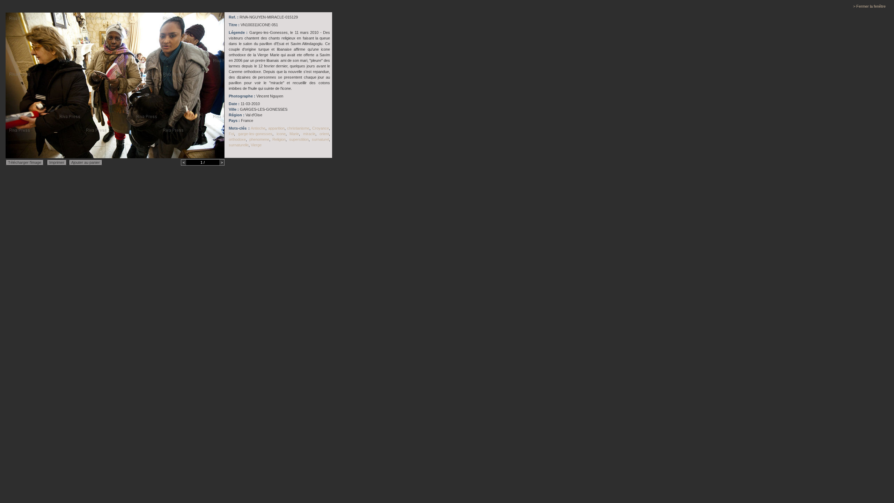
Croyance (320, 128)
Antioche (258, 128)
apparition (276, 128)
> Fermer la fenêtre (869, 6)
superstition (299, 139)
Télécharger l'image (24, 162)
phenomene (259, 139)
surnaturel (320, 139)
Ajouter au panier (85, 162)
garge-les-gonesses (255, 134)
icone (281, 134)
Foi (231, 134)
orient (324, 134)
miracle (309, 134)
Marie (294, 134)
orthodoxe (237, 139)
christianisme (298, 128)
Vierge (256, 145)
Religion (279, 139)
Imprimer (56, 162)
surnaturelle (239, 145)
